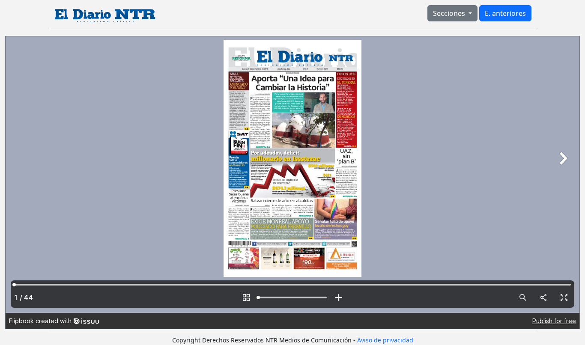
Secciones (450, 13)
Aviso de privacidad (385, 340)
